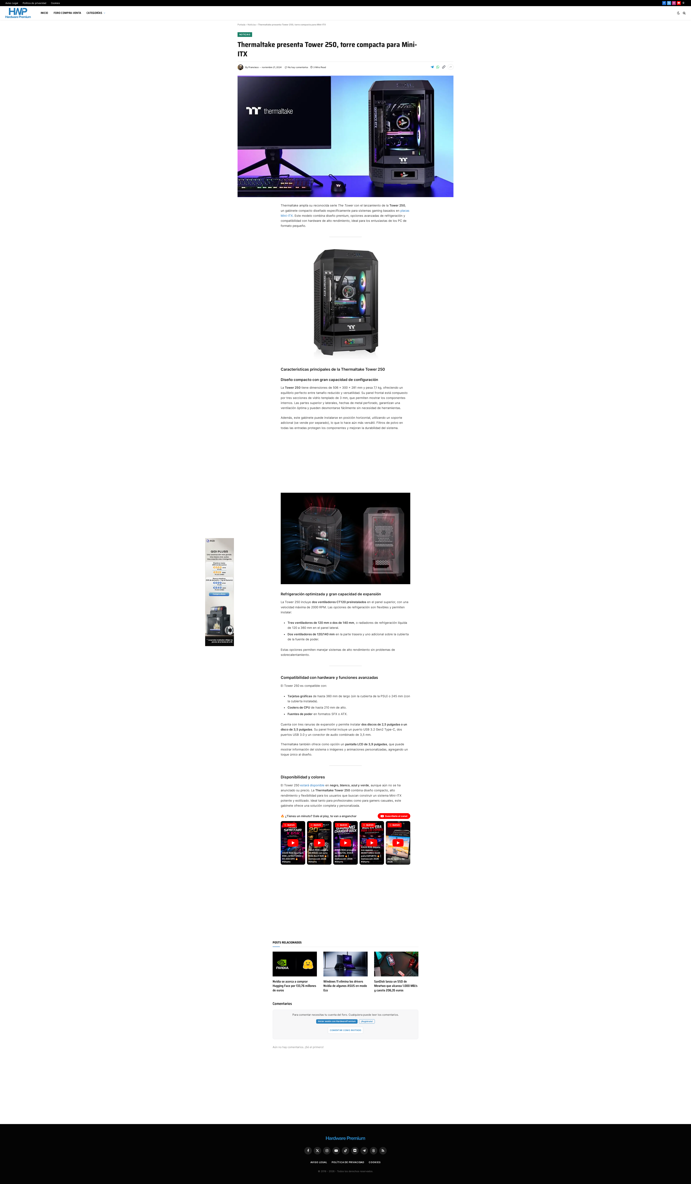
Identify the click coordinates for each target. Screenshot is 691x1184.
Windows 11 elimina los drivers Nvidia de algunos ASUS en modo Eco (345, 985)
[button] (293, 843)
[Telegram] (243, 232)
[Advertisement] (345, 460)
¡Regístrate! (367, 1021)
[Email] (243, 249)
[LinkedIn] (243, 240)
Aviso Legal (11, 3)
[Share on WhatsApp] (438, 67)
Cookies (55, 3)
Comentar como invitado (345, 1030)
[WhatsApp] (243, 258)
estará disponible (312, 785)
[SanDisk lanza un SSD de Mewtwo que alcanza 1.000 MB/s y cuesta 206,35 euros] (396, 964)
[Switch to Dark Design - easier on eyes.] (678, 13)
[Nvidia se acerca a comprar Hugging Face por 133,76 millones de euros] (295, 964)
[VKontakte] (243, 275)
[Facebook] (243, 215)
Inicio (44, 13)
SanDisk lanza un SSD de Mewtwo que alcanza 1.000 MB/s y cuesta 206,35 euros (395, 985)
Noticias (252, 24)
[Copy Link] (443, 67)
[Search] (684, 13)
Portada (241, 24)
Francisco (254, 67)
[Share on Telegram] (432, 67)
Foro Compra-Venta (67, 13)
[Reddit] (243, 266)
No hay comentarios (298, 67)
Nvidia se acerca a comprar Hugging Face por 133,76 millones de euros (294, 985)
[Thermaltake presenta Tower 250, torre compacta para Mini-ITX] (345, 136)
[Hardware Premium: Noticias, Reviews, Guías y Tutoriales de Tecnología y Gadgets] (18, 13)
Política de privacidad (34, 3)
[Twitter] (243, 223)
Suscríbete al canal (396, 816)
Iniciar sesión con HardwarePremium (337, 1021)
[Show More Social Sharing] (450, 67)
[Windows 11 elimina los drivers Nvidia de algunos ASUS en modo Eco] (345, 964)
